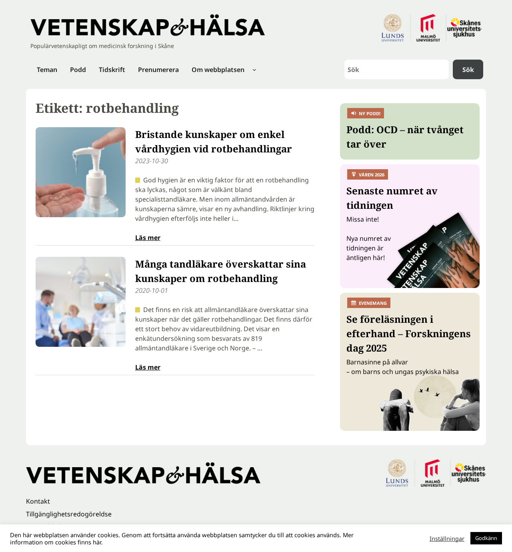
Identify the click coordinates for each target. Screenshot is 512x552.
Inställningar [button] (447, 538)
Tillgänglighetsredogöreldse (69, 514)
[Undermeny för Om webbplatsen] (254, 70)
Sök (468, 69)
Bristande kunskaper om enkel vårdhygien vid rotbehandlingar (213, 141)
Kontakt (38, 501)
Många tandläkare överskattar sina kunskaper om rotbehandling (220, 271)
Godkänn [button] (486, 538)
